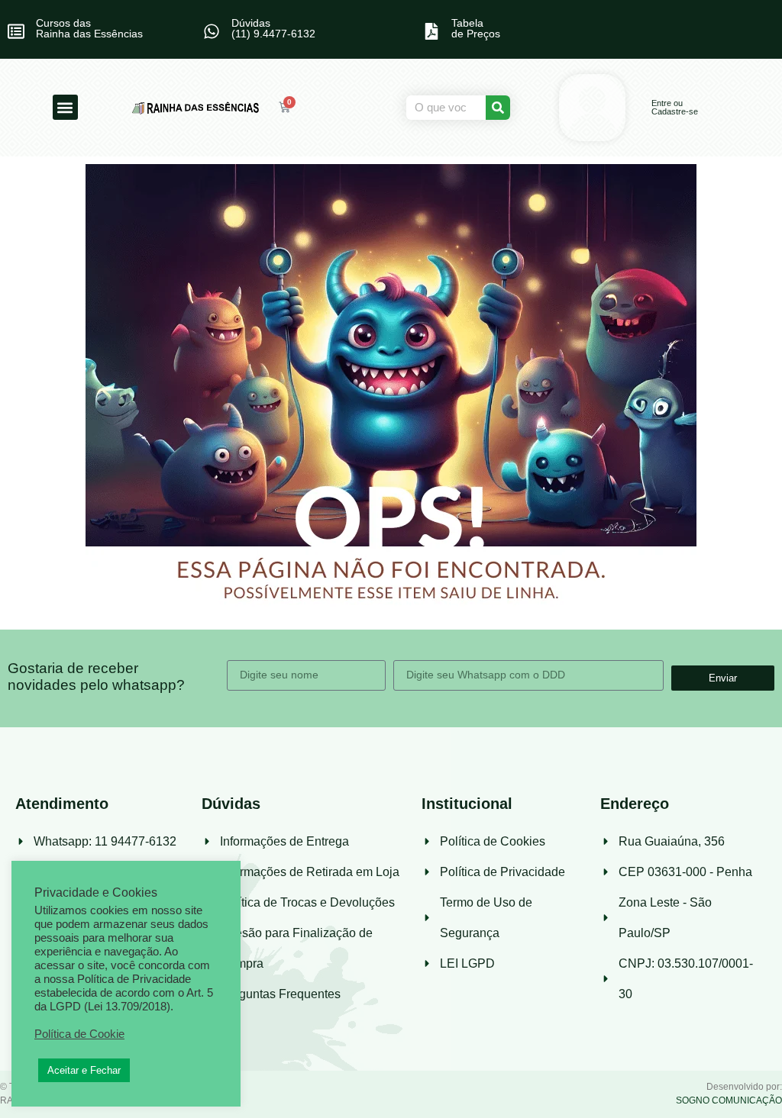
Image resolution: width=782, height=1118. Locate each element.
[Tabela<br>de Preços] (431, 31)
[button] (65, 107)
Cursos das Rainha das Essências (89, 28)
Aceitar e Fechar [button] (84, 1070)
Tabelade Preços (475, 28)
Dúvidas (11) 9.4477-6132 (273, 28)
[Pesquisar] (498, 107)
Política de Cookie (79, 1034)
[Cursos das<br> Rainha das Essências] (16, 31)
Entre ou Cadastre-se (674, 107)
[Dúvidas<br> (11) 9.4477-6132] (211, 31)
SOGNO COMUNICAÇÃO (729, 1100)
